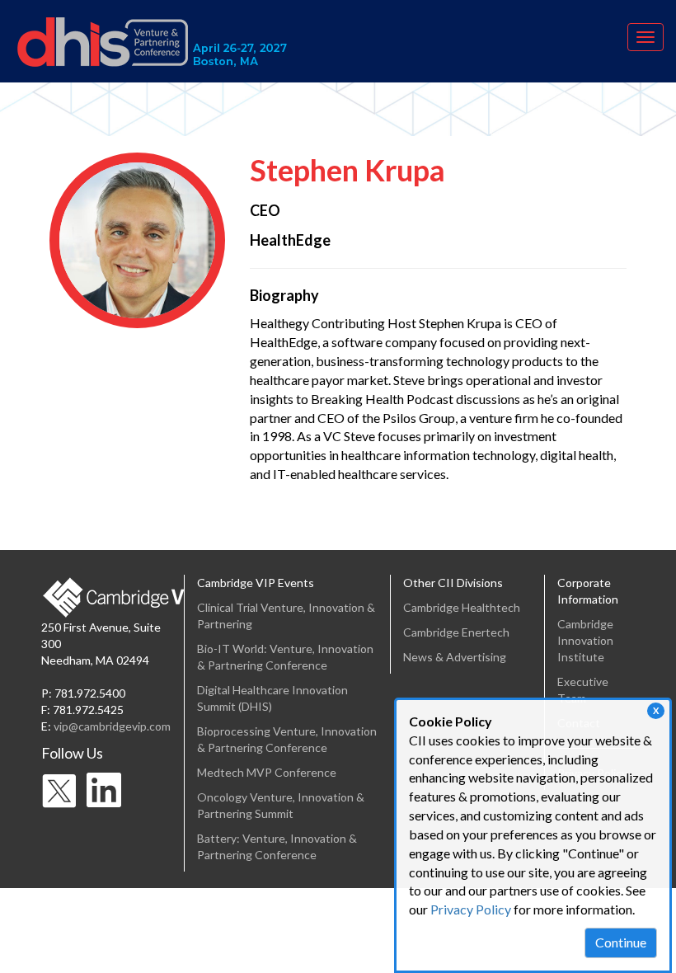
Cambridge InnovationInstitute (585, 640)
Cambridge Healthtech (461, 607)
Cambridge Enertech (456, 632)
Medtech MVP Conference (266, 772)
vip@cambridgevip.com (112, 726)
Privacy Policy (470, 909)
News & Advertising (454, 657)
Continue (620, 942)
